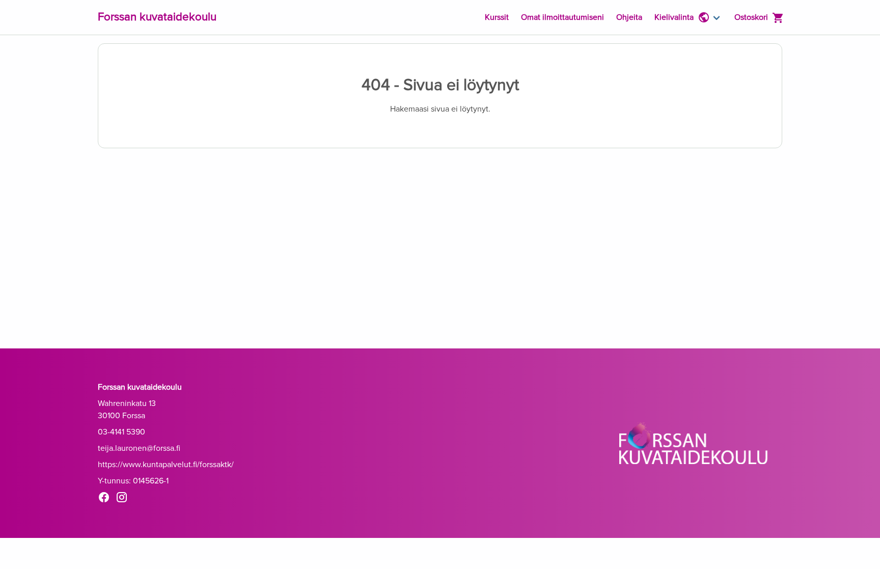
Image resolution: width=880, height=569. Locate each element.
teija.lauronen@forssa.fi (139, 448)
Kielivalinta (674, 17)
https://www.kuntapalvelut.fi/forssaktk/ (166, 464)
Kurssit (497, 17)
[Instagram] (124, 499)
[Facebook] (107, 499)
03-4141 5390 (121, 432)
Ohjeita (629, 17)
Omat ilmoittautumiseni (562, 17)
